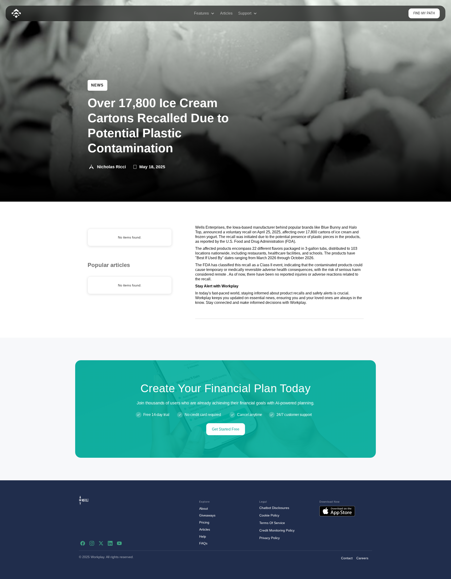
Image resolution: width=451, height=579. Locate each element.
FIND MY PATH (424, 13)
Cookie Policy (269, 515)
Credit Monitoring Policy (277, 530)
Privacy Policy (269, 538)
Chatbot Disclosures (274, 508)
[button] (204, 13)
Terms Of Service (272, 523)
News (97, 85)
